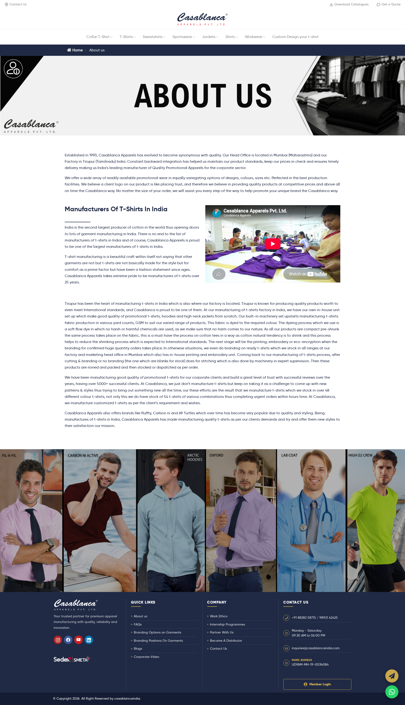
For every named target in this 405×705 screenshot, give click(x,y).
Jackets (208, 36)
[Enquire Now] (391, 675)
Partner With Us (221, 632)
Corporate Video (146, 657)
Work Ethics (218, 616)
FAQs (138, 624)
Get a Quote (391, 4)
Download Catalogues (351, 4)
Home (77, 50)
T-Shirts (126, 36)
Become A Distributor (226, 640)
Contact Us (18, 4)
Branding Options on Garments (157, 632)
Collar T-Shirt (97, 36)
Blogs (138, 648)
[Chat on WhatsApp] (391, 691)
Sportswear (182, 36)
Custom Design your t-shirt (295, 36)
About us (140, 616)
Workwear (253, 36)
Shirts (230, 36)
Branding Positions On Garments (158, 640)
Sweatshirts (152, 36)
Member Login (320, 684)
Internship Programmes (227, 624)
